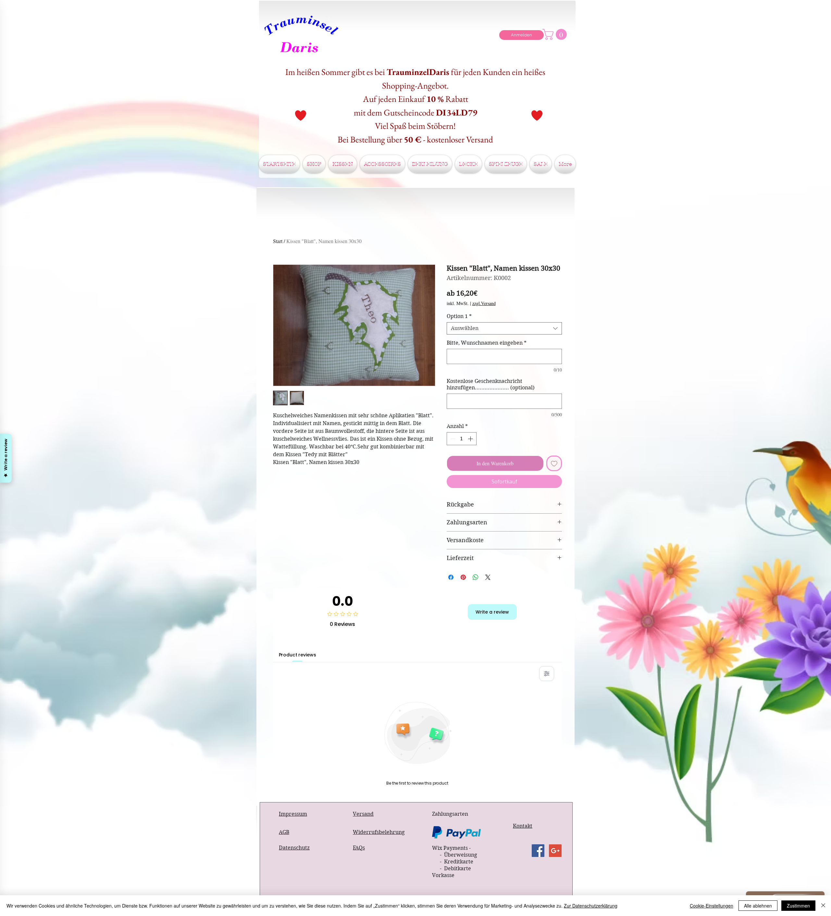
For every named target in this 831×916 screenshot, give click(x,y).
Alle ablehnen (758, 905)
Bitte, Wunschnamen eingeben (487, 343)
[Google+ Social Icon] (555, 850)
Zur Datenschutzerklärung (590, 905)
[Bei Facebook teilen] (451, 577)
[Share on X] (488, 577)
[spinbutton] (461, 439)
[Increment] (471, 439)
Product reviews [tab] (297, 655)
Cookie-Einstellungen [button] (711, 905)
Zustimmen (798, 905)
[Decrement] (452, 439)
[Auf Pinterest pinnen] (463, 577)
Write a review (492, 612)
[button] (555, 34)
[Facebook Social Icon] (538, 850)
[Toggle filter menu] (546, 673)
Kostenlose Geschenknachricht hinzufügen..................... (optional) (491, 384)
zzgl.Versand (484, 303)
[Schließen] (823, 905)
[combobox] (504, 328)
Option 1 (459, 316)
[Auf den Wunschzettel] (554, 463)
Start (277, 241)
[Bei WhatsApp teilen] (475, 577)
